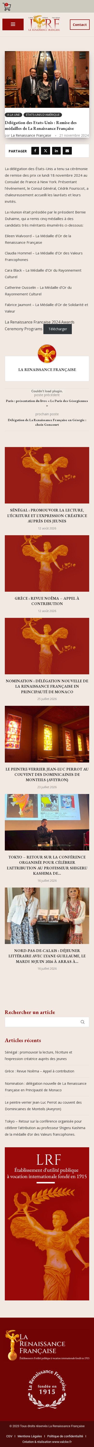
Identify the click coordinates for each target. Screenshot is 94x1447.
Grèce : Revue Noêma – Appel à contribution (47, 601)
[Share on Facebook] (35, 151)
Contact (80, 24)
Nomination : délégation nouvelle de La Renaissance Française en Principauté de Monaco (47, 686)
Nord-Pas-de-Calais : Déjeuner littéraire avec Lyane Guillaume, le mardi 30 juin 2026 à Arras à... (47, 956)
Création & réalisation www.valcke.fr (47, 1442)
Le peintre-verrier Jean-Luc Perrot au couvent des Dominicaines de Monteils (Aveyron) (47, 775)
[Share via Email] (67, 151)
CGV (9, 1436)
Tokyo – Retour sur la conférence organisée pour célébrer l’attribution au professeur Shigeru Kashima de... (47, 865)
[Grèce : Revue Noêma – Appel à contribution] (47, 563)
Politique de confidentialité (65, 1436)
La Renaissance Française (31, 135)
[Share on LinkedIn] (56, 151)
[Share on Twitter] (45, 151)
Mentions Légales (28, 1436)
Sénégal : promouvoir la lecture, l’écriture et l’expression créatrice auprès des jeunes (47, 516)
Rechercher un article (30, 1012)
